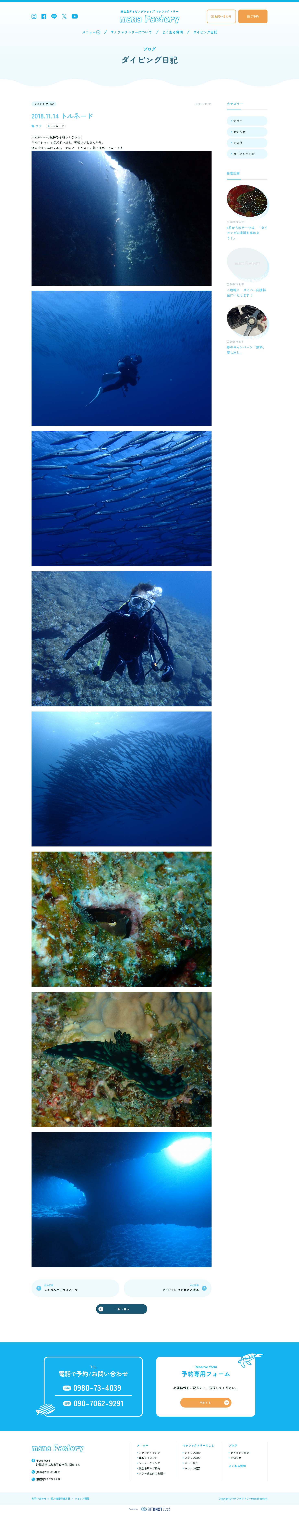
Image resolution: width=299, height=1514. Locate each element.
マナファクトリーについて (131, 32)
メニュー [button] (89, 32)
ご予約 (254, 16)
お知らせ (239, 132)
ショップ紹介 (193, 1453)
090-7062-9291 (98, 1403)
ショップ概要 (193, 1468)
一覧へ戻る (122, 1309)
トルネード (57, 126)
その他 (237, 143)
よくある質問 (172, 32)
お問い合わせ (222, 16)
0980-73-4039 (97, 1387)
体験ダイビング (148, 1458)
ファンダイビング (149, 1453)
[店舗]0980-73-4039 (48, 1472)
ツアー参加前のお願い (152, 1473)
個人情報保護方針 (60, 1498)
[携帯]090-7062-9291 (49, 1479)
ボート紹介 (191, 1463)
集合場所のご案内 (149, 1468)
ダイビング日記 (205, 32)
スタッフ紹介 (193, 1458)
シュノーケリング (149, 1463)
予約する (205, 1403)
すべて (237, 121)
